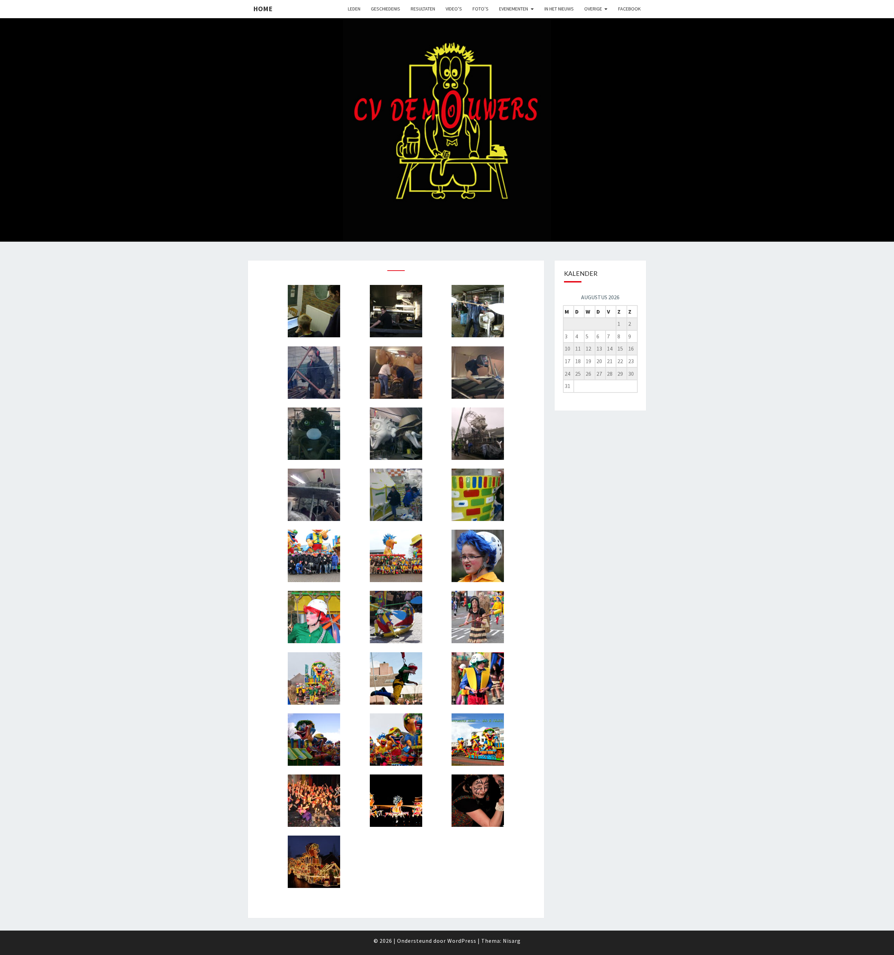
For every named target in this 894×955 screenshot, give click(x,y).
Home (262, 8)
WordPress (461, 940)
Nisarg (512, 940)
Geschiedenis (385, 9)
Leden (354, 9)
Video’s (454, 9)
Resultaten (423, 9)
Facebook (629, 9)
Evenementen (513, 9)
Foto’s (480, 9)
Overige (593, 9)
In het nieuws (559, 9)
